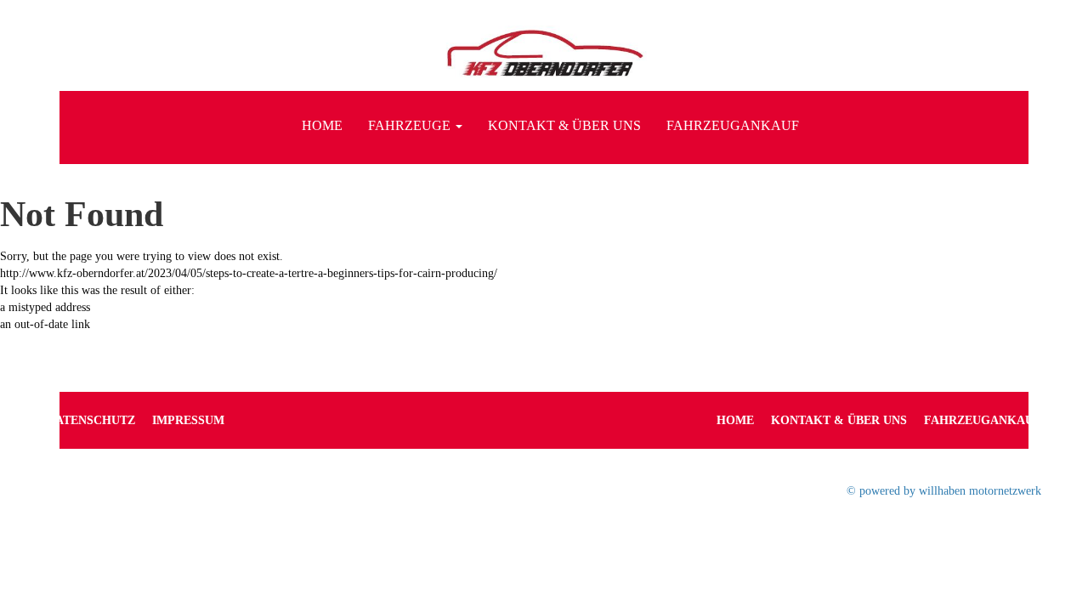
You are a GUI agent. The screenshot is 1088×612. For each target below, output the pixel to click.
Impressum (188, 420)
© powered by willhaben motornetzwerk (944, 490)
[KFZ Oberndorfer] (544, 57)
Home (322, 125)
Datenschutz (91, 420)
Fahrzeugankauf (732, 125)
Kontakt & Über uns (564, 125)
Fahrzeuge (411, 125)
